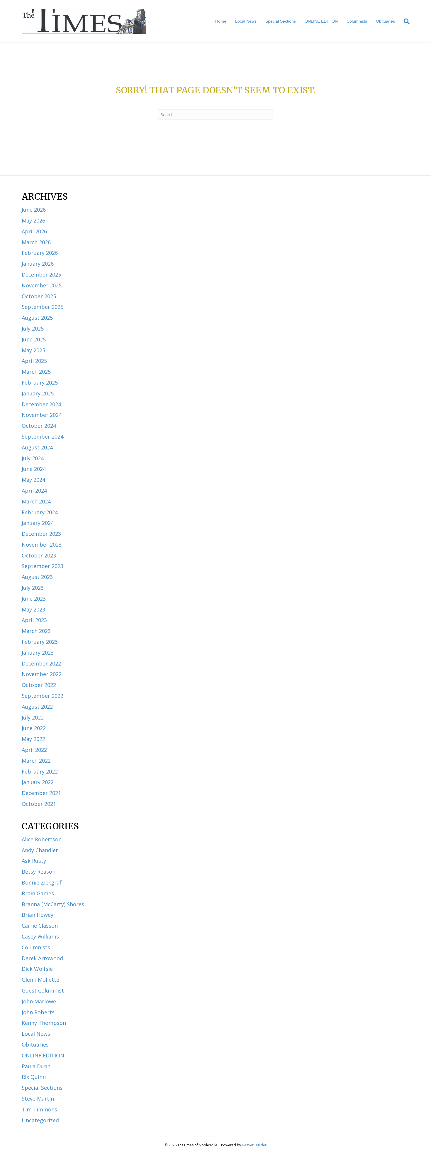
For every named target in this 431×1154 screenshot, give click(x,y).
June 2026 (34, 209)
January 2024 (38, 522)
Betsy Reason (38, 871)
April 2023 (34, 620)
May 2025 (33, 350)
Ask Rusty (34, 860)
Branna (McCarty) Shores (53, 904)
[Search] (404, 21)
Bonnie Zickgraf (42, 882)
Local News (246, 21)
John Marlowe (39, 1001)
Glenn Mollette (40, 979)
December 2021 (41, 792)
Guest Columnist (43, 990)
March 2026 (36, 242)
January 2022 (38, 782)
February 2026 (40, 252)
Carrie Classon (40, 925)
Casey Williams (40, 936)
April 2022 (34, 749)
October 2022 (39, 684)
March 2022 (36, 760)
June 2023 (34, 598)
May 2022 (33, 738)
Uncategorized (40, 1120)
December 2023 (41, 533)
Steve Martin (38, 1098)
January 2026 (38, 263)
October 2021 (39, 803)
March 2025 (36, 371)
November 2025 (42, 285)
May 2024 (33, 479)
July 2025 (33, 328)
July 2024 (33, 458)
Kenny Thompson (44, 1022)
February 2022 (40, 771)
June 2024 (34, 468)
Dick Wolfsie (37, 968)
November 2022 (42, 674)
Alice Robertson (42, 839)
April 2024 (34, 490)
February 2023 (40, 641)
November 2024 (42, 414)
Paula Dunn (36, 1066)
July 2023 (33, 587)
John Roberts (38, 1012)
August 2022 (37, 706)
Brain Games (38, 893)
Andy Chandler (40, 850)
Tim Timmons (39, 1109)
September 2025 (42, 306)
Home (220, 21)
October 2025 (39, 296)
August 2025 (37, 317)
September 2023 (42, 566)
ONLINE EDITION (321, 21)
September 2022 (42, 695)
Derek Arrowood (42, 958)
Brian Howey (37, 914)
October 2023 (39, 555)
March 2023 (36, 630)
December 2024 (41, 404)
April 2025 (34, 360)
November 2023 (42, 544)
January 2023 (38, 652)
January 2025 (38, 393)
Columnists (357, 21)
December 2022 (41, 663)
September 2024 (42, 436)
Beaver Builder (254, 1145)
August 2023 (37, 576)
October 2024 (39, 425)
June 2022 (34, 728)
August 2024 (37, 447)
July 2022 (33, 717)
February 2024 (40, 512)
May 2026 (33, 220)
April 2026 (34, 231)
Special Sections (280, 21)
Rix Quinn (34, 1076)
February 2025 (40, 382)
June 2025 (34, 339)
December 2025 (41, 274)
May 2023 (33, 609)
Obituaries (385, 21)
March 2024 (36, 501)
